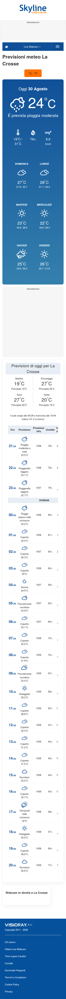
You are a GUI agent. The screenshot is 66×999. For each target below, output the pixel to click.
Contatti (9, 963)
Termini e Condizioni (15, 977)
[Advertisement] (33, 32)
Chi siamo (10, 942)
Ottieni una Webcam (15, 949)
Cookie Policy (12, 984)
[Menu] (57, 46)
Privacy (9, 991)
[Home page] (6, 47)
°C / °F (32, 73)
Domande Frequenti (15, 970)
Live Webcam (31, 46)
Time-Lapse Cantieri (15, 956)
